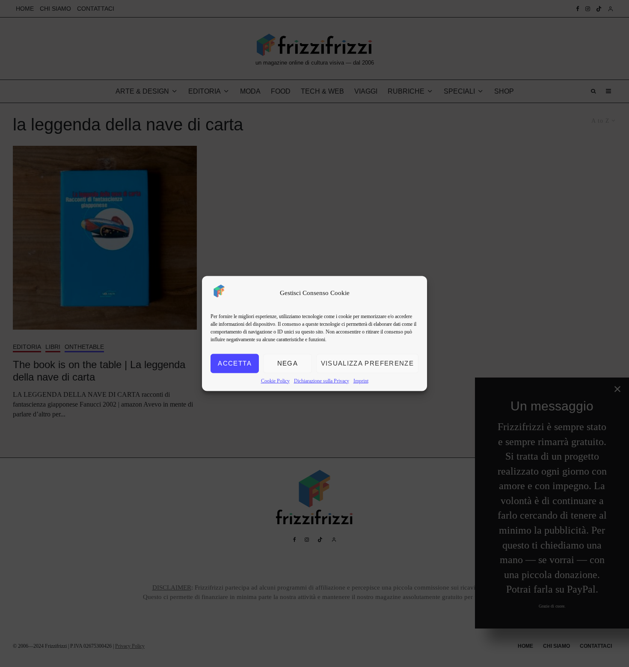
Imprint (360, 381)
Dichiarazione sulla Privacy (321, 381)
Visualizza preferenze (367, 363)
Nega (287, 363)
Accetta (234, 363)
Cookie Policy (275, 381)
